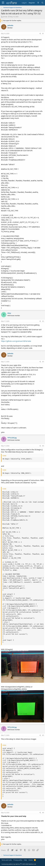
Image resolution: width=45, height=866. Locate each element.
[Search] (42, 3)
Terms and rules (7, 860)
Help (25, 860)
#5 (43, 735)
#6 (43, 812)
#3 (43, 362)
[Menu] (3, 3)
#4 (43, 446)
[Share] (40, 33)
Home (31, 860)
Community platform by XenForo (19, 864)
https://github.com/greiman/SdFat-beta (16, 341)
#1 (43, 33)
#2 (43, 321)
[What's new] (38, 3)
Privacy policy (17, 860)
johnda (5, 17)
